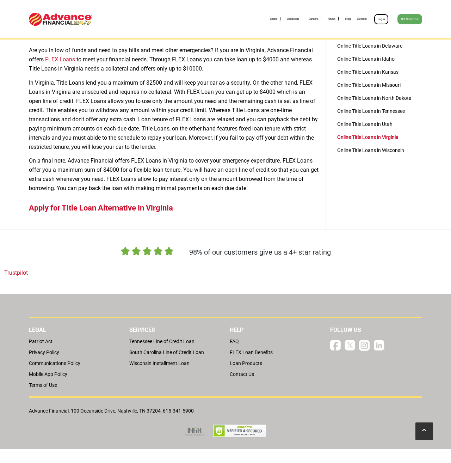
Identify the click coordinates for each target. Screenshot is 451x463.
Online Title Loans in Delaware (369, 46)
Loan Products (246, 363)
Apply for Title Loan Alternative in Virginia (101, 207)
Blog (348, 18)
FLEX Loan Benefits (251, 352)
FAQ (234, 341)
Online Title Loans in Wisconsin (370, 150)
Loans (273, 18)
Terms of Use (43, 385)
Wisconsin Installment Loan (159, 363)
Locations (293, 18)
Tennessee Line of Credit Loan (161, 341)
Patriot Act (40, 341)
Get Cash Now (410, 19)
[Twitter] (350, 345)
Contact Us (242, 374)
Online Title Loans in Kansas (368, 72)
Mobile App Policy (48, 374)
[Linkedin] (379, 345)
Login (381, 19)
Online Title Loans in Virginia (368, 137)
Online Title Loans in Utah (365, 124)
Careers (313, 18)
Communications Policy (54, 363)
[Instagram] (364, 345)
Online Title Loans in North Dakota (374, 98)
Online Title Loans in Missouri (369, 85)
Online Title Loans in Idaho (366, 59)
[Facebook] (335, 345)
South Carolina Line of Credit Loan (166, 352)
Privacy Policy (44, 352)
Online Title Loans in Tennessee (371, 111)
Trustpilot (16, 272)
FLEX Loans (60, 59)
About (331, 18)
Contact (362, 18)
